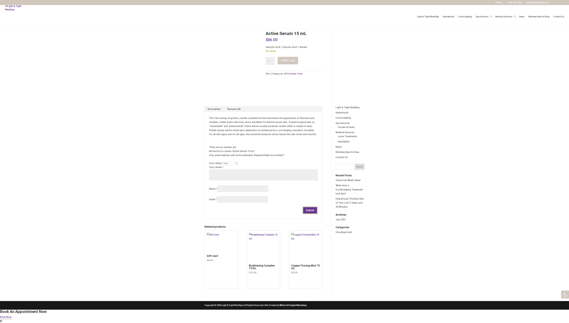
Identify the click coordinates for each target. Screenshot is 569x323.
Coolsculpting (465, 17)
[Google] (563, 3)
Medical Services (503, 17)
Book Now (5, 317)
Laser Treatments (347, 136)
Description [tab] (214, 109)
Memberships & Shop (538, 17)
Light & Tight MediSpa (428, 17)
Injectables (344, 141)
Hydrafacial (448, 17)
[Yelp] (559, 3)
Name (213, 188)
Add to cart (288, 60)
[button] (565, 294)
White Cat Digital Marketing (293, 305)
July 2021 (341, 219)
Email (213, 199)
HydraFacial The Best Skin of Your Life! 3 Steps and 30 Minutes (350, 202)
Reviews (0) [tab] (233, 109)
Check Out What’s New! (348, 180)
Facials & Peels (346, 127)
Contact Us (558, 17)
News (522, 17)
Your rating (216, 163)
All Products (290, 74)
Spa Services (482, 17)
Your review (216, 167)
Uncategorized (344, 232)
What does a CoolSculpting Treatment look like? (349, 189)
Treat (299, 74)
